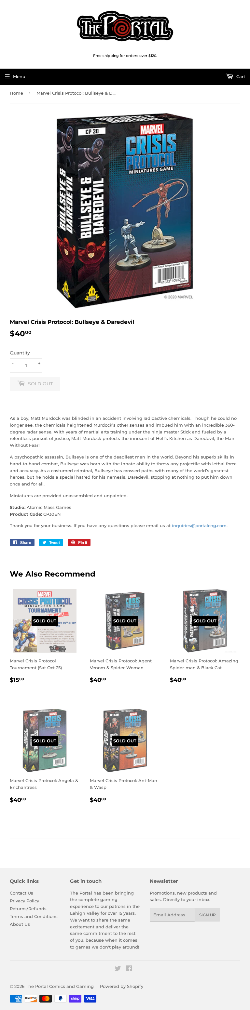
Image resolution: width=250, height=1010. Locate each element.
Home (16, 93)
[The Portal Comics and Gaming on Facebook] (129, 969)
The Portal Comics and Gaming (60, 986)
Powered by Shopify (121, 986)
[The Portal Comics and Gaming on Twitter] (118, 969)
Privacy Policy (24, 900)
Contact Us (21, 893)
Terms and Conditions (34, 916)
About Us (20, 924)
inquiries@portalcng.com (199, 525)
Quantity (20, 353)
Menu (19, 76)
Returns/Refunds (28, 908)
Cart (240, 76)
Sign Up (207, 914)
